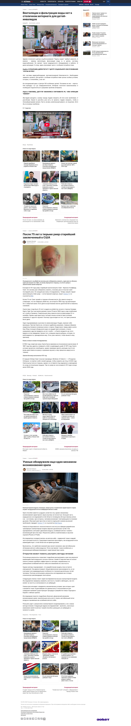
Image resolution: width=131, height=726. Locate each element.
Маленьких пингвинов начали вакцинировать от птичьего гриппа (99, 43)
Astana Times (24, 4)
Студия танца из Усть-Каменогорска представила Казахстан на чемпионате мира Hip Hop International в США (34, 691)
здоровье (25, 614)
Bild (32, 296)
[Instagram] (27, 718)
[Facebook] (21, 718)
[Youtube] (36, 718)
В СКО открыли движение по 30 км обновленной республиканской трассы (100, 53)
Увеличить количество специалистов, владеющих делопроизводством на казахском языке (66, 221)
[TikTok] (38, 719)
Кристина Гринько (31, 468)
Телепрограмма (70, 1)
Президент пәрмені (63, 4)
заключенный (48, 375)
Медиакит (23, 715)
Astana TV (66, 294)
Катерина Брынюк (31, 241)
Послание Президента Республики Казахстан (32, 712)
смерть (35, 375)
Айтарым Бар (40, 4)
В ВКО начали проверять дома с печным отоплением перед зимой (100, 25)
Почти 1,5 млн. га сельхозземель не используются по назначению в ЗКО (33, 220)
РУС (108, 1)
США (24, 375)
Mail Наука (58, 523)
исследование (33, 614)
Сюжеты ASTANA (33, 9)
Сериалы (60, 1)
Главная (24, 9)
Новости (43, 1)
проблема (30, 144)
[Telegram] (33, 718)
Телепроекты (52, 1)
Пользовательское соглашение (29, 710)
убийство (41, 375)
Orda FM (79, 1)
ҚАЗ (104, 1)
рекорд (29, 375)
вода (24, 144)
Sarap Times (32, 4)
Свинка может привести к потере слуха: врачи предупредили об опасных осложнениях (99, 15)
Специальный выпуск (51, 4)
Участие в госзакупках (27, 713)
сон (40, 614)
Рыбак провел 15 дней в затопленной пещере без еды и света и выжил (99, 34)
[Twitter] (24, 718)
